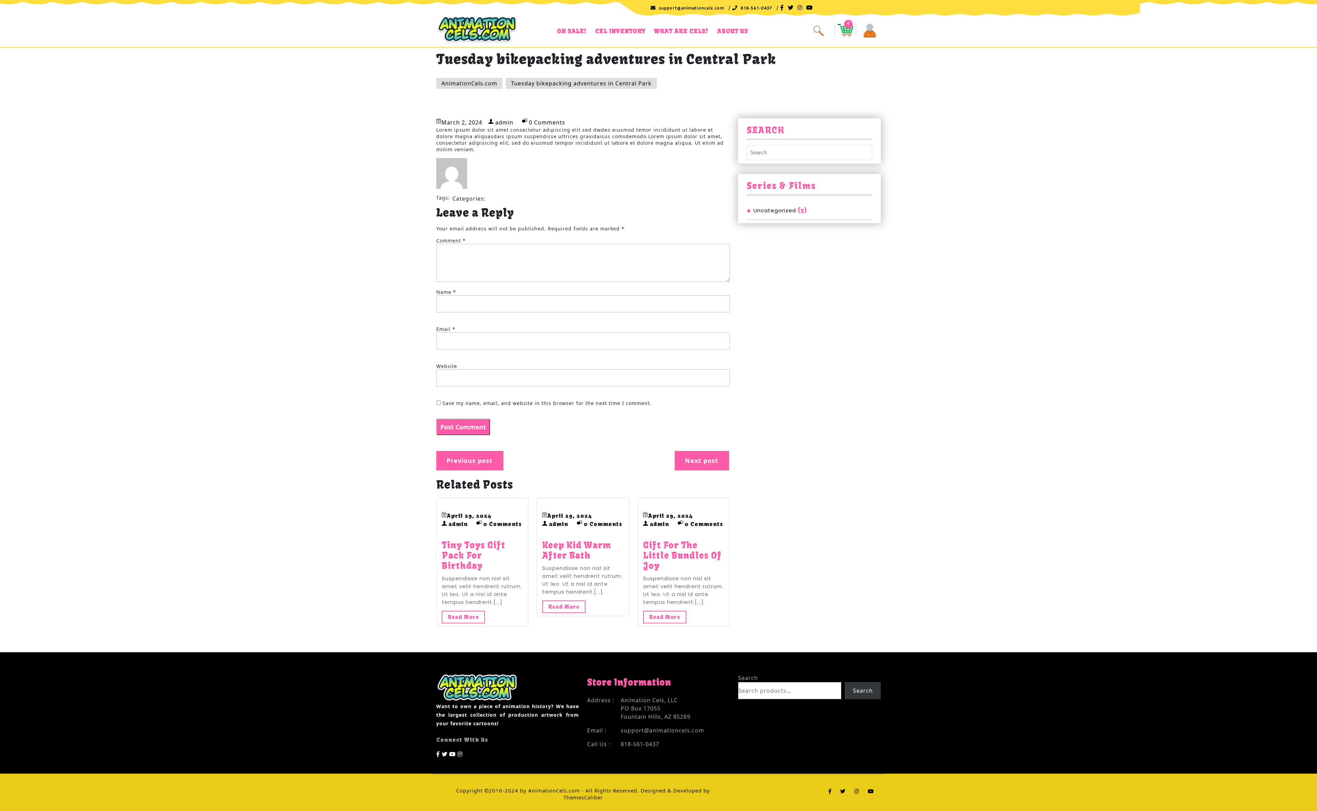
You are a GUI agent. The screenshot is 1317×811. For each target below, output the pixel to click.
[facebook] (438, 754)
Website (446, 366)
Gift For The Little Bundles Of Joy (682, 555)
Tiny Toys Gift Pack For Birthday (473, 555)
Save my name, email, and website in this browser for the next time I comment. (547, 403)
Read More (463, 617)
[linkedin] (460, 754)
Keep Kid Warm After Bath (576, 550)
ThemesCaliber (583, 797)
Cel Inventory (620, 31)
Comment (451, 240)
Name (446, 292)
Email (445, 329)
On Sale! (571, 31)
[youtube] (452, 754)
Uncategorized (775, 210)
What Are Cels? (681, 31)
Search (748, 678)
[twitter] (445, 754)
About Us (732, 31)
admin (504, 122)
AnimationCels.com (469, 83)
